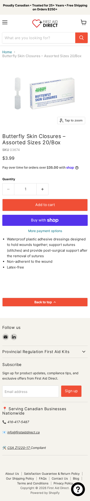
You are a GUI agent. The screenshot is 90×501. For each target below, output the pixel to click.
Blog (76, 478)
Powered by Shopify (45, 493)
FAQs (43, 478)
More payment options (45, 231)
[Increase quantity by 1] (42, 189)
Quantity (8, 179)
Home (7, 52)
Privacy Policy (63, 483)
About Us (12, 473)
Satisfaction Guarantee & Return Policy (52, 473)
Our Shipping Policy (20, 478)
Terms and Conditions (32, 483)
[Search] (81, 37)
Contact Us (60, 478)
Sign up (71, 391)
